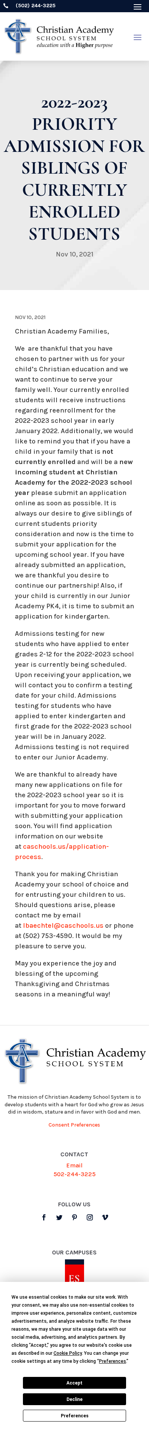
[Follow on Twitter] (59, 1217)
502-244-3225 (74, 1174)
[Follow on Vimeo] (105, 1217)
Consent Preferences (74, 1125)
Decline (74, 1399)
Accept (74, 1383)
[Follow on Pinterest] (74, 1217)
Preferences (75, 1415)
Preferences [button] (112, 1361)
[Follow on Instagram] (90, 1217)
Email (74, 1165)
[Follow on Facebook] (44, 1217)
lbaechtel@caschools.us (63, 925)
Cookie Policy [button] (67, 1353)
